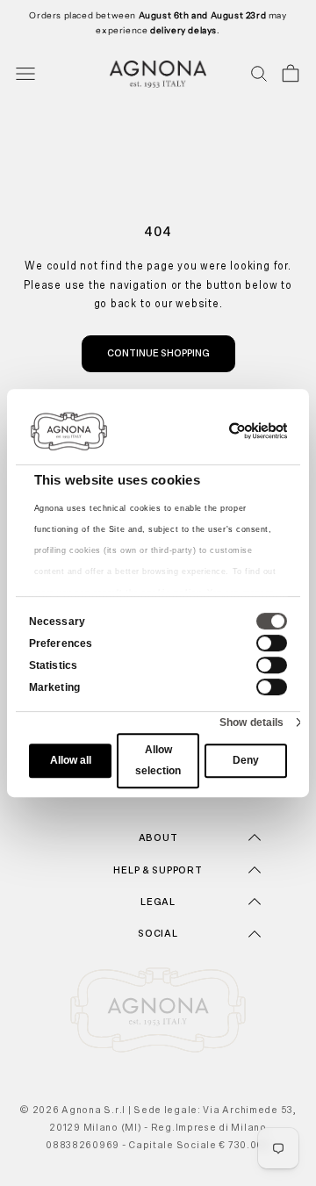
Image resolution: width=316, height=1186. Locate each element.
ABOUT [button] (158, 837)
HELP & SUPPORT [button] (157, 870)
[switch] (271, 643)
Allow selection (158, 761)
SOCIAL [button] (157, 933)
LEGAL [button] (158, 901)
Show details (251, 722)
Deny (246, 761)
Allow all (70, 761)
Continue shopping (158, 353)
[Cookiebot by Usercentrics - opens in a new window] (217, 431)
